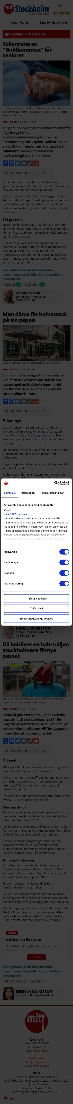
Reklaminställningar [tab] (52, 492)
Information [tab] (28, 492)
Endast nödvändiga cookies (36, 618)
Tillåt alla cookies (36, 598)
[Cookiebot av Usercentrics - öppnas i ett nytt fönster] (54, 483)
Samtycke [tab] (10, 492)
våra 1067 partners (15, 514)
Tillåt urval (36, 608)
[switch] (64, 562)
